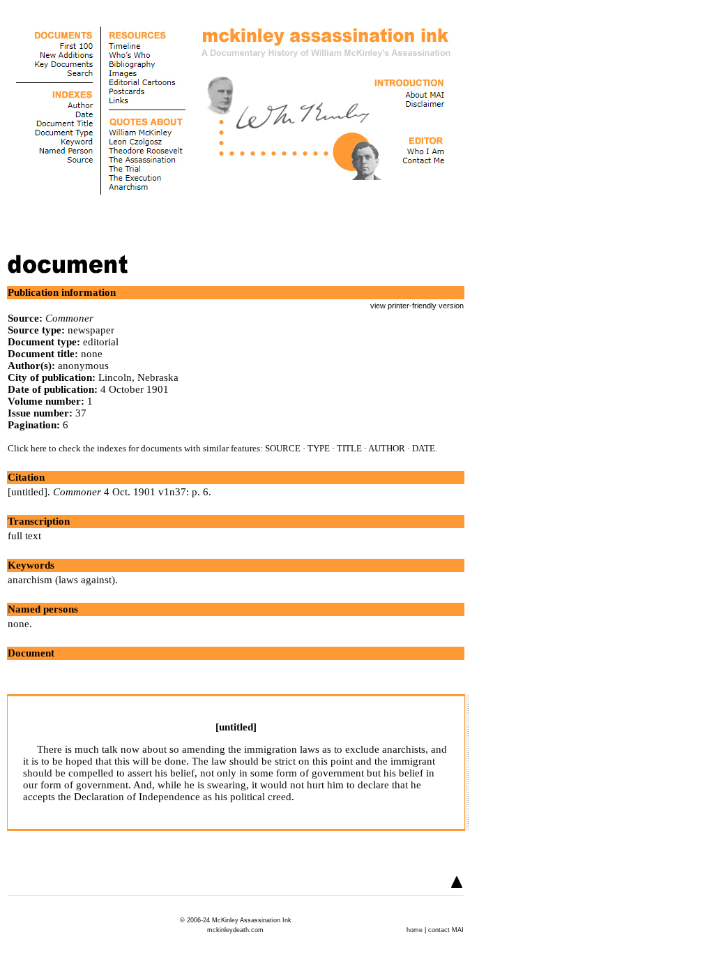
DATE (423, 448)
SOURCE (283, 448)
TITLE (349, 448)
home (415, 929)
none (18, 623)
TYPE (318, 448)
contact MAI (446, 929)
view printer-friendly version (417, 305)
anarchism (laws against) (61, 579)
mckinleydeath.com (235, 929)
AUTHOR (386, 448)
